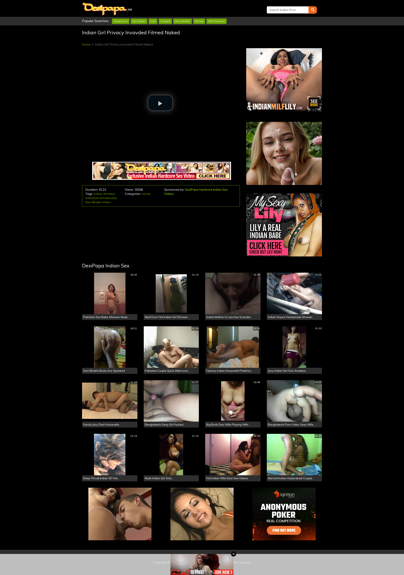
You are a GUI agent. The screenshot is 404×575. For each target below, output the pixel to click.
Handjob (165, 21)
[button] (160, 103)
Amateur (109, 194)
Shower (199, 21)
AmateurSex (108, 198)
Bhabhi (97, 202)
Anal (153, 21)
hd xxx (146, 194)
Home (86, 44)
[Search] (312, 10)
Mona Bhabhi (182, 21)
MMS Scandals (216, 21)
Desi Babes (139, 21)
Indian (98, 194)
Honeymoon (121, 21)
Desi (88, 202)
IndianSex (92, 198)
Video (106, 202)
